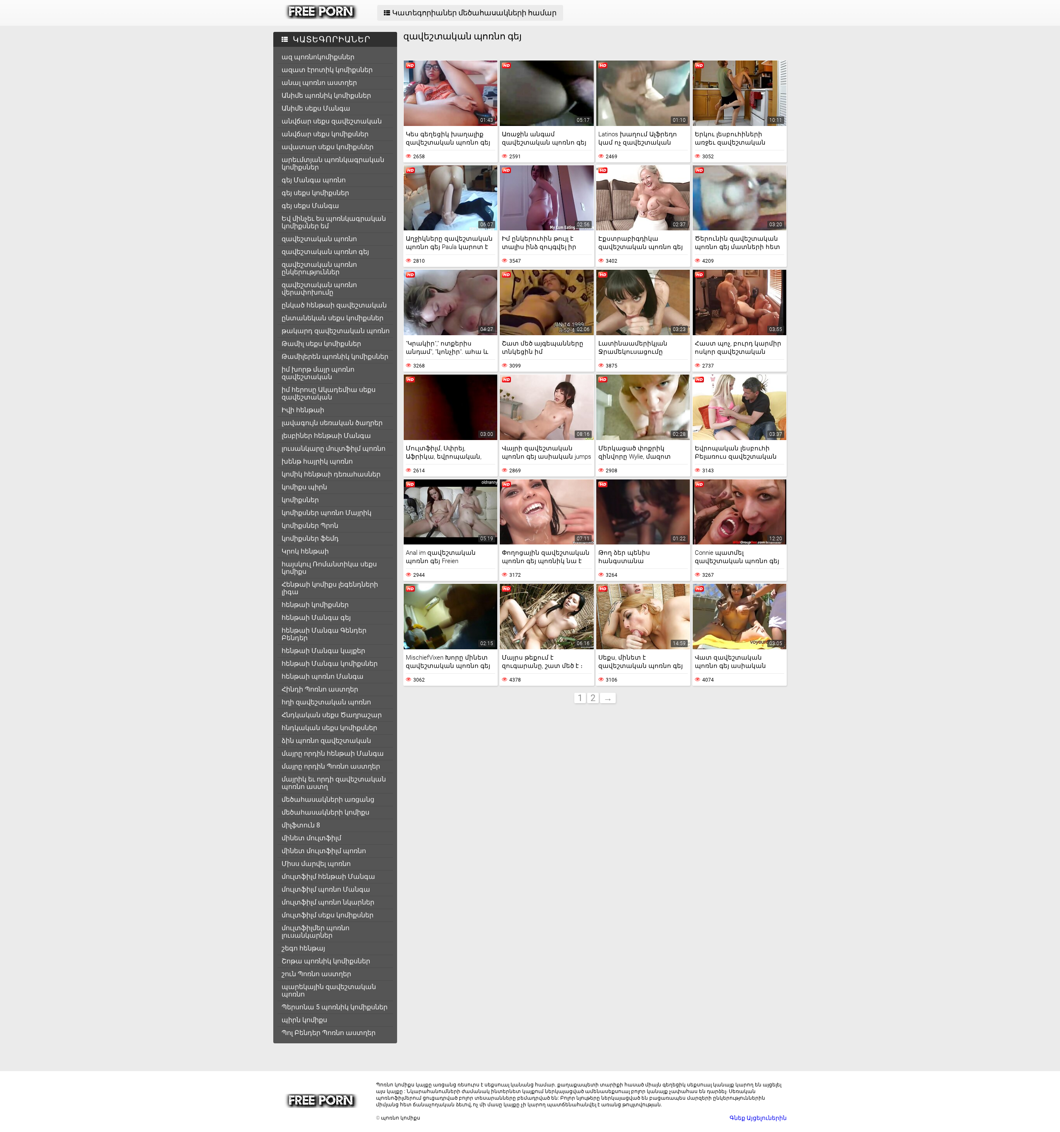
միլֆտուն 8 (301, 825)
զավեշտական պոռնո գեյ (325, 252)
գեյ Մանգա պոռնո (314, 180)
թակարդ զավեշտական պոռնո (336, 331)
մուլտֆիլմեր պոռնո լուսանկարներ (315, 931)
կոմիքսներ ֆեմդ (310, 538)
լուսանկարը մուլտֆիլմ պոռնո (333, 448)
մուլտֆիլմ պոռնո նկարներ (328, 902)
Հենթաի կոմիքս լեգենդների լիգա (330, 588)
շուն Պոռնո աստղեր (316, 974)
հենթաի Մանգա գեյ (316, 618)
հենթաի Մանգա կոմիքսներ (330, 664)
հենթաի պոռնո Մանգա (323, 676)
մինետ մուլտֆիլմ (311, 838)
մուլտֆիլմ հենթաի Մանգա (328, 876)
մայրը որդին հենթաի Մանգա (333, 753)
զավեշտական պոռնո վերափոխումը (319, 288)
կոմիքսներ (300, 500)
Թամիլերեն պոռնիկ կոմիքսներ (335, 356)
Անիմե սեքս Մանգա (316, 108)
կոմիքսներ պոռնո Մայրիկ (326, 513)
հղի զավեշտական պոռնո (326, 702)
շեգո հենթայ (303, 948)
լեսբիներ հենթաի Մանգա (326, 436)
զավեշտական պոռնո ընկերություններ (319, 268)
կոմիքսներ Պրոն (310, 526)
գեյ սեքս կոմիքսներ (315, 193)
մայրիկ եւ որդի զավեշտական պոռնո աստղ (334, 783)
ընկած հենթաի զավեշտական (334, 305)
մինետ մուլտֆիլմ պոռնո (324, 851)
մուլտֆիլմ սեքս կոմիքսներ (327, 915)
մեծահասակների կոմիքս (325, 812)
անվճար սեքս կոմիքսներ (325, 134)
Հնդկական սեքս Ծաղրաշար (332, 715)
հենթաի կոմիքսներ (315, 605)
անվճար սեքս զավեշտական (332, 121)
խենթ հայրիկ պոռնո (317, 461)
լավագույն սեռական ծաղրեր (332, 423)
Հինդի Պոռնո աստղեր (320, 689)
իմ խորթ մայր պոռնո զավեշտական (318, 373)
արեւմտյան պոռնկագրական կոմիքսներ (333, 163)
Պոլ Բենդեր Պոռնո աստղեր (329, 1033)
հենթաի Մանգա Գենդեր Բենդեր (324, 634)
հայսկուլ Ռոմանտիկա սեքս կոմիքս (329, 568)
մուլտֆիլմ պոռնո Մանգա (326, 889)
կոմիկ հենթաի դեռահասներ (331, 474)
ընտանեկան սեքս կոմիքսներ (332, 318)
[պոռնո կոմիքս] (321, 17)
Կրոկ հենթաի (305, 551)
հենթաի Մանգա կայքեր (323, 651)
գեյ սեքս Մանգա (310, 206)
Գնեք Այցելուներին (758, 1118)
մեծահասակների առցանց (328, 799)
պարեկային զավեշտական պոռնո (329, 990)
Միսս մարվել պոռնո (316, 864)
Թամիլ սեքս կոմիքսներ (321, 344)
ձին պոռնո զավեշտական (326, 741)
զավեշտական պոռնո (319, 239)
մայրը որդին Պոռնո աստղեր (331, 766)
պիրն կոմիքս (304, 1020)
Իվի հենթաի (303, 410)
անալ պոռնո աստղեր (319, 83)
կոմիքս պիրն (304, 487)
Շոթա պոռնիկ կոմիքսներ (326, 961)
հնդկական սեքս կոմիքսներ (329, 728)
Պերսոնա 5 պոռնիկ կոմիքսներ (335, 1007)
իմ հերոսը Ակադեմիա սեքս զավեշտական (329, 393)
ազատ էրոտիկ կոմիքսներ (327, 70)
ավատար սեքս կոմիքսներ (327, 147)
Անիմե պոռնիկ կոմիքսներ (326, 95)
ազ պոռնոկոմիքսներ (318, 57)
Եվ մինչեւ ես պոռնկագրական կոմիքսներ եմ (334, 222)
